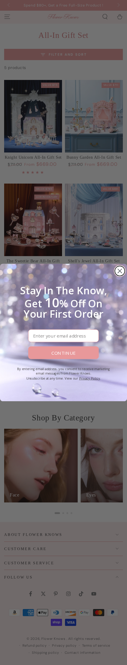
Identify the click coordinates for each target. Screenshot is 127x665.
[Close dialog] (120, 271)
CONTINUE (63, 353)
